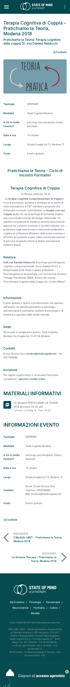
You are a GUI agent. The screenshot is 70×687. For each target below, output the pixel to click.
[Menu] (6, 7)
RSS (43, 655)
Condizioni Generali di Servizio (39, 652)
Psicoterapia (53, 602)
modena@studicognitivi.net (41, 353)
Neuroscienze (20, 607)
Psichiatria (39, 607)
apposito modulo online (32, 379)
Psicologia (35, 602)
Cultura (54, 607)
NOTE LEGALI (16, 652)
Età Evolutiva (17, 602)
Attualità (35, 613)
